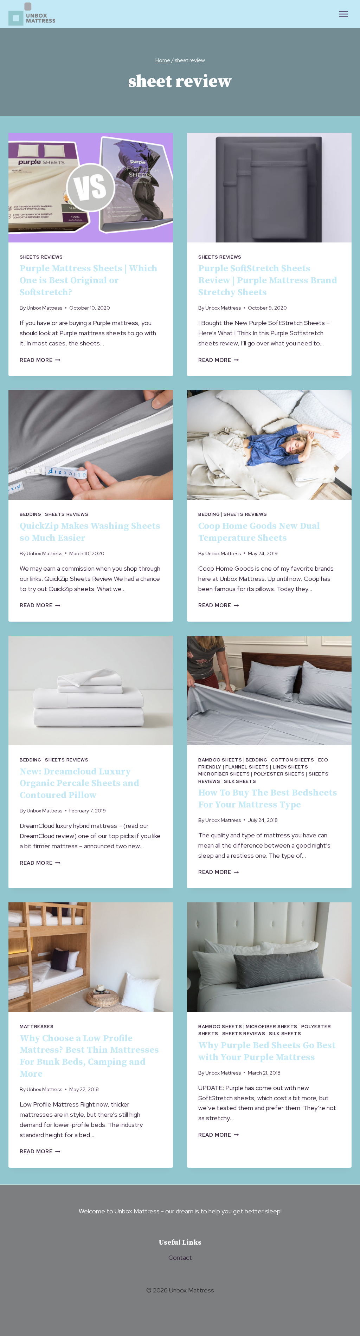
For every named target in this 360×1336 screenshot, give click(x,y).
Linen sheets (290, 767)
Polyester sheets (279, 774)
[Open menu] (343, 14)
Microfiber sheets (224, 774)
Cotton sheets (292, 760)
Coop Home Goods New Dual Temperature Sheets (259, 532)
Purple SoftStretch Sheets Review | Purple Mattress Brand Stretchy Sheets (267, 280)
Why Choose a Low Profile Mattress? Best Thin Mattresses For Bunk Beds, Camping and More (89, 1056)
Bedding (30, 514)
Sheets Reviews (41, 257)
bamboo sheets (220, 760)
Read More (40, 360)
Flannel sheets (247, 767)
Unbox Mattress (44, 307)
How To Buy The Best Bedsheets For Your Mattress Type (267, 799)
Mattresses (36, 1027)
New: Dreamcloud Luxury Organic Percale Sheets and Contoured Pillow (79, 784)
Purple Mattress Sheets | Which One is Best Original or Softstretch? (89, 280)
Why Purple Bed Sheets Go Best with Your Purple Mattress (267, 1051)
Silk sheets (240, 781)
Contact (180, 1257)
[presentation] (90, 187)
